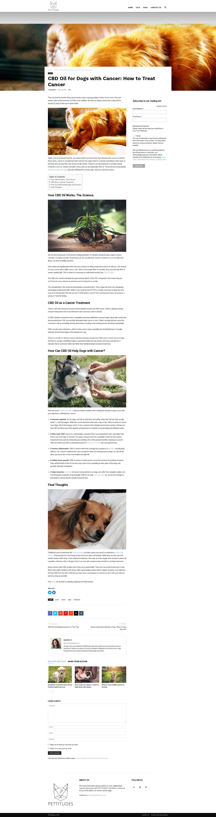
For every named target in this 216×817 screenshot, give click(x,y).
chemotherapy (78, 552)
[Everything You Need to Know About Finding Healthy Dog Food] (60, 674)
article (54, 582)
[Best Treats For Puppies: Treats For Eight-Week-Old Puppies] (87, 674)
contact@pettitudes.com (97, 795)
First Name (137, 116)
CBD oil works (109, 272)
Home (130, 7)
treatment (77, 599)
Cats (138, 7)
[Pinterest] (146, 787)
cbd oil (64, 599)
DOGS (56, 70)
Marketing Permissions (141, 126)
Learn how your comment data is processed (91, 758)
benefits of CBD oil (66, 410)
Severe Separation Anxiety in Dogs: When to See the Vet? (108, 628)
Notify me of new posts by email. (61, 748)
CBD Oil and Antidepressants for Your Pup (63, 627)
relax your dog (99, 475)
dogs (69, 599)
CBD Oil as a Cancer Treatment (62, 182)
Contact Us (156, 7)
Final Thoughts (56, 187)
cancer (57, 599)
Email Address (138, 109)
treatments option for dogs (57, 170)
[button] (165, 8)
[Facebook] (134, 787)
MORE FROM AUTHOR (77, 661)
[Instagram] (140, 787)
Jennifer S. (53, 89)
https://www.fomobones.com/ (71, 643)
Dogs (145, 7)
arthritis (111, 449)
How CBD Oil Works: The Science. (63, 179)
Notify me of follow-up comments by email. (64, 745)
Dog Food (51, 682)
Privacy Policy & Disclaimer (159, 815)
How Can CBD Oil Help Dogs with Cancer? (66, 185)
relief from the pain (93, 443)
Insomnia (68, 472)
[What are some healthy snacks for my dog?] (114, 674)
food (56, 422)
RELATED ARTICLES (57, 661)
